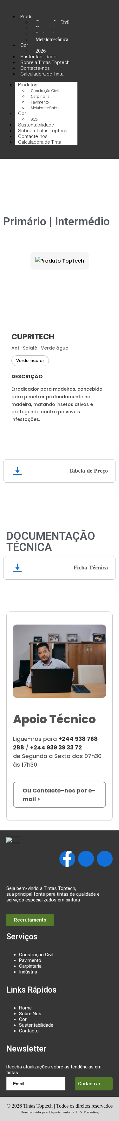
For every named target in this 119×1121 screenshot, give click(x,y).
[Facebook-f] (67, 859)
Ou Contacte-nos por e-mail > (59, 794)
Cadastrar (89, 1084)
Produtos (30, 16)
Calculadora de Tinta (41, 73)
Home (25, 1008)
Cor (24, 45)
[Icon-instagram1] (86, 859)
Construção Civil (45, 91)
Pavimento (40, 102)
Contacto (29, 1031)
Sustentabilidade (36, 1025)
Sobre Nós (30, 1013)
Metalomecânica (52, 39)
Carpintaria (40, 96)
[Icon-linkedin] (105, 859)
